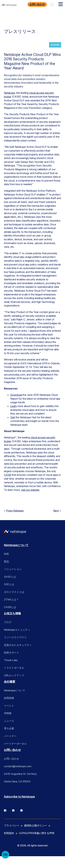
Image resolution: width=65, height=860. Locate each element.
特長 (6, 553)
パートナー (10, 736)
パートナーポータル (15, 743)
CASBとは (10, 607)
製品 (6, 561)
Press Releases (15, 510)
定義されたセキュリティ (18, 645)
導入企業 (9, 728)
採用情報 (9, 698)
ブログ (8, 622)
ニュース (9, 720)
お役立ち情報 (12, 613)
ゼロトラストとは (14, 591)
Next (56, 510)
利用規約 (9, 833)
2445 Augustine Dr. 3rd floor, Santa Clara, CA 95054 (20, 777)
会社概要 (9, 681)
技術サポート (11, 652)
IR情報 (8, 713)
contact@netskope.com (17, 766)
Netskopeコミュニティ (17, 629)
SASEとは (10, 576)
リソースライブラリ (15, 637)
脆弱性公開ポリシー (35, 825)
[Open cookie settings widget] (5, 854)
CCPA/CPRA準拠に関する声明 (36, 833)
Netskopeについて (16, 545)
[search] (52, 4)
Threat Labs (11, 660)
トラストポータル (14, 667)
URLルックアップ (14, 675)
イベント (9, 705)
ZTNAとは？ (11, 599)
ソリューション (13, 569)
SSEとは (9, 584)
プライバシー (11, 825)
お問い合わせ (37, 4)
